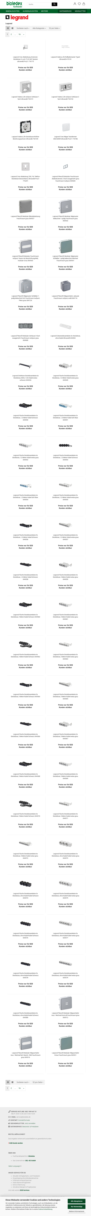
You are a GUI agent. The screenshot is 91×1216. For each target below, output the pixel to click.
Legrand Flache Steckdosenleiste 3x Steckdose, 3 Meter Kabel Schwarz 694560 (25, 616)
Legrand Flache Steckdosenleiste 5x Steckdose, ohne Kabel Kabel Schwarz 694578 (26, 975)
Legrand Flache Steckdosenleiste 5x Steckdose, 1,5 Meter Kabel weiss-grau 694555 (65, 497)
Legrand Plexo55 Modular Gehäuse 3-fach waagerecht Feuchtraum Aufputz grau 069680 (25, 338)
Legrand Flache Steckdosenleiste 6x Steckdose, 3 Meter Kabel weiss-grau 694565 (65, 696)
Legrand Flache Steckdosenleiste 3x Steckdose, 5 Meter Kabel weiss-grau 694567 (65, 736)
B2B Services (24, 1190)
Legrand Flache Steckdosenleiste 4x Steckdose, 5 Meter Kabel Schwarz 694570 (25, 815)
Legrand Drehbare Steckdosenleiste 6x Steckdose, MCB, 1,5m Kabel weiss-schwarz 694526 (25, 378)
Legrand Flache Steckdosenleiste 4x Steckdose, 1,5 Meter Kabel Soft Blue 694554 (25, 497)
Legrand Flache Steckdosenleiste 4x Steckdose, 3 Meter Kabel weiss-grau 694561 (65, 617)
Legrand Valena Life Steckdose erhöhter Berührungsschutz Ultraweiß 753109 (25, 138)
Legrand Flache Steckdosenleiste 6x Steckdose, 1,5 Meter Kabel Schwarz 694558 (25, 577)
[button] (75, 4)
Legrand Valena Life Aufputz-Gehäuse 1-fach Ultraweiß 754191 (25, 98)
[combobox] (23, 28)
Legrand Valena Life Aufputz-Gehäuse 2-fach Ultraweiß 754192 (65, 98)
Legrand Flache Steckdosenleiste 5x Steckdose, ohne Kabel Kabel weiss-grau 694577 (65, 935)
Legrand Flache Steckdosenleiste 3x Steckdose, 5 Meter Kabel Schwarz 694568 (25, 775)
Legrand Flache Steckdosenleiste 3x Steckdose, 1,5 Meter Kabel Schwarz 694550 (25, 418)
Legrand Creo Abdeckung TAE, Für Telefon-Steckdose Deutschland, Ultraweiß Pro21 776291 (25, 179)
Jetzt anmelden (30, 1123)
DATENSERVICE (66, 11)
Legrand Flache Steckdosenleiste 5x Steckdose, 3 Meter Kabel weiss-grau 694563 (65, 657)
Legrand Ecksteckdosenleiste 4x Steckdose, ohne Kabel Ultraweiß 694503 (65, 337)
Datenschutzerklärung (45, 1209)
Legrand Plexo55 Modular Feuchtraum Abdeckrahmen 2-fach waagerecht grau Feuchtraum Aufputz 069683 (65, 179)
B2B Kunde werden (16, 1143)
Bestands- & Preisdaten (30, 1126)
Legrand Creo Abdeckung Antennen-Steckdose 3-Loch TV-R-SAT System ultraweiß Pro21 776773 (25, 59)
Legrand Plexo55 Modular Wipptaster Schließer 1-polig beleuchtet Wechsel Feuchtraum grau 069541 (65, 258)
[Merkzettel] (79, 4)
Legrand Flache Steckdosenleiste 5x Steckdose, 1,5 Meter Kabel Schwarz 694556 (25, 537)
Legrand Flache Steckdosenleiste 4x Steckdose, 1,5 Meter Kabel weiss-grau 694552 (25, 457)
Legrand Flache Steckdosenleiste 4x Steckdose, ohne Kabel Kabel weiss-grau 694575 (65, 896)
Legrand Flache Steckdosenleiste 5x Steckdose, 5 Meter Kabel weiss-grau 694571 (65, 816)
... (15, 34)
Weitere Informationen (76, 1211)
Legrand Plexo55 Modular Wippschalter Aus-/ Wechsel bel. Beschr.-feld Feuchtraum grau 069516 (25, 1055)
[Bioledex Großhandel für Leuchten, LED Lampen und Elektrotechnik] (15, 4)
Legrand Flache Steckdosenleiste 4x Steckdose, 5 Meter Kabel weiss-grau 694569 (65, 776)
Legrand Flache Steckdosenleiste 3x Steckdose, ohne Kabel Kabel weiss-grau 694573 (65, 856)
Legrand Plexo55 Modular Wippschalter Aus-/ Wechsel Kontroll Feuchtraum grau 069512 (65, 1015)
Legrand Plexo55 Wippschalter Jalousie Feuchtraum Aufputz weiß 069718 (65, 297)
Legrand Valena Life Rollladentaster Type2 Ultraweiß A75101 (65, 58)
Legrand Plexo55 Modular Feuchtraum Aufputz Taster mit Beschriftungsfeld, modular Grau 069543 (25, 258)
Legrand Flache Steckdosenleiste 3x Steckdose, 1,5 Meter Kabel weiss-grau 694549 (65, 378)
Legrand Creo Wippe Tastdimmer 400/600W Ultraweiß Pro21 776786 (65, 138)
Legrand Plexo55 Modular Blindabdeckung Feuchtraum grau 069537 (25, 217)
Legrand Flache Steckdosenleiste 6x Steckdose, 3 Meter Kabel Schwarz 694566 (25, 735)
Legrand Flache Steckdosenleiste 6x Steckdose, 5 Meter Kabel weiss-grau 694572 (25, 856)
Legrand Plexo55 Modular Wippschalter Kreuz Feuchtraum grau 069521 (65, 1054)
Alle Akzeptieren (76, 1201)
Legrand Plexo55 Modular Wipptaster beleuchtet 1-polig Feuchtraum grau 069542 (65, 218)
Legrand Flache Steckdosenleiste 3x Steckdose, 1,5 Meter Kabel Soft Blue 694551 (65, 418)
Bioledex (32, 1156)
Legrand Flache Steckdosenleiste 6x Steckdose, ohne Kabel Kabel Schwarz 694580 (26, 1015)
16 (20, 34)
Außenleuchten (30, 11)
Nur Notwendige (76, 1206)
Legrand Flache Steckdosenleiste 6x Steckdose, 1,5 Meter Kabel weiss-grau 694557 (65, 537)
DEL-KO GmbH (30, 1160)
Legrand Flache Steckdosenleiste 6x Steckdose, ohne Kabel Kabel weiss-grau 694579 (65, 975)
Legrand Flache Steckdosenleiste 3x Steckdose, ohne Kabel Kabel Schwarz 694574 (26, 896)
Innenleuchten (12, 11)
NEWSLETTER (80, 11)
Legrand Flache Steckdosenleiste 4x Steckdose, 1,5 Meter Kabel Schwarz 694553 (65, 457)
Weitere (44, 11)
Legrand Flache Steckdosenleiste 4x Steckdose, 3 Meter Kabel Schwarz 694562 (25, 656)
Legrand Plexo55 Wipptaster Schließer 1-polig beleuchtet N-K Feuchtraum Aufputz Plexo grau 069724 (25, 298)
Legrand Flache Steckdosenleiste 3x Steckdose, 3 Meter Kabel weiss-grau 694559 (65, 577)
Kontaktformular (24, 1120)
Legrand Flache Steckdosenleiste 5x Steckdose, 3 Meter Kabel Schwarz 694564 (25, 695)
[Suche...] (54, 4)
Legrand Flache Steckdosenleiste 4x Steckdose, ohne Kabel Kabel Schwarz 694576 (26, 935)
